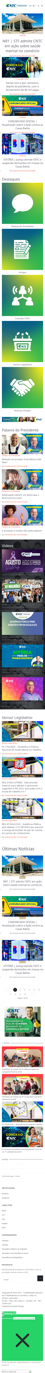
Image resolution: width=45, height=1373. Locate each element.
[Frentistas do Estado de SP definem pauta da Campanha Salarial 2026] (22, 1056)
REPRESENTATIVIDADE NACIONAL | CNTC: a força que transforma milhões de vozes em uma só (22, 605)
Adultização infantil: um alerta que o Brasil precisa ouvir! (20, 496)
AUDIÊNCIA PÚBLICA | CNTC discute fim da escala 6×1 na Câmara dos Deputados (20, 638)
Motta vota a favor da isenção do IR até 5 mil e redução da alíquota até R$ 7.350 (21, 670)
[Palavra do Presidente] (22, 203)
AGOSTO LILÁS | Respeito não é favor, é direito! (21, 574)
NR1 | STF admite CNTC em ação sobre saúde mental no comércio (22, 46)
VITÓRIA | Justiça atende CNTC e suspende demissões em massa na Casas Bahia (22, 163)
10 (25, 994)
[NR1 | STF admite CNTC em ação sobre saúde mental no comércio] (22, 23)
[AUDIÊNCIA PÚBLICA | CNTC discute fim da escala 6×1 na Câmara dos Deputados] (22, 623)
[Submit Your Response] (30, 1371)
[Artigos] (22, 249)
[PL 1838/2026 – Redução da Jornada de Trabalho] (22, 1111)
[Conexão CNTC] (22, 295)
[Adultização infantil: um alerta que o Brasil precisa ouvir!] (22, 479)
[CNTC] (16, 5)
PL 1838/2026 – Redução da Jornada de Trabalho (22, 1124)
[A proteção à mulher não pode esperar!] (22, 515)
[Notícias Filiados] (22, 387)
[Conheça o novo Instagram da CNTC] (22, 688)
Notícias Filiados (22, 410)
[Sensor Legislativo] (22, 341)
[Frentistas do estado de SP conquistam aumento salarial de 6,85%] (22, 1084)
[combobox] (42, 5)
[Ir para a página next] (30, 994)
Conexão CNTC (22, 79)
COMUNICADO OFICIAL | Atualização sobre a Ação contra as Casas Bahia (22, 125)
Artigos (22, 272)
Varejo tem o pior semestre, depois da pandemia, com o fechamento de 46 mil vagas (22, 86)
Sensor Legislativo (22, 364)
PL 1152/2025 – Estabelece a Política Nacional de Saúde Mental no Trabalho (21, 748)
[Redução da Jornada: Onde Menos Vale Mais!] (22, 443)
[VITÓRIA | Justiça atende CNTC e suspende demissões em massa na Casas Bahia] (22, 144)
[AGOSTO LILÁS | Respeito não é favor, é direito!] (22, 560)
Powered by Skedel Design (13, 1306)
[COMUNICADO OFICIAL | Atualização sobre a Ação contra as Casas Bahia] (22, 105)
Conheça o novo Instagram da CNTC (17, 702)
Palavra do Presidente (22, 226)
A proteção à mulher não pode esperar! (22, 530)
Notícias (22, 35)
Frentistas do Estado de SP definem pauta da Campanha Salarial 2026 (20, 1070)
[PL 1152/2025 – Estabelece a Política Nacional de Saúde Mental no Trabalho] (22, 731)
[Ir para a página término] (34, 994)
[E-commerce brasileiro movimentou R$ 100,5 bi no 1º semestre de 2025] (22, 1136)
